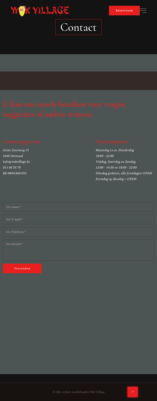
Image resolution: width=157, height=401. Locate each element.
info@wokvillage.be (16, 161)
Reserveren (124, 10)
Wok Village (97, 392)
